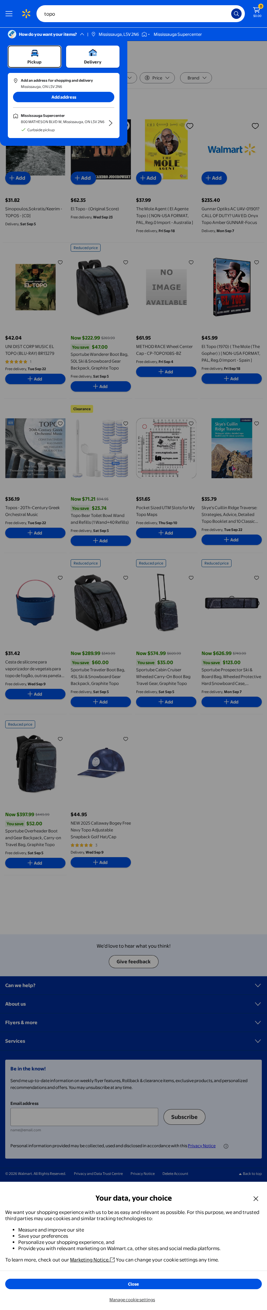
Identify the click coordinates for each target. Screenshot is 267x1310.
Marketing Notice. (90, 1260)
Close (133, 1284)
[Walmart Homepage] (26, 13)
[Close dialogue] (256, 1198)
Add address (63, 97)
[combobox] (140, 13)
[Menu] (10, 13)
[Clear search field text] (227, 13)
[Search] (236, 13)
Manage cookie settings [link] (132, 1299)
